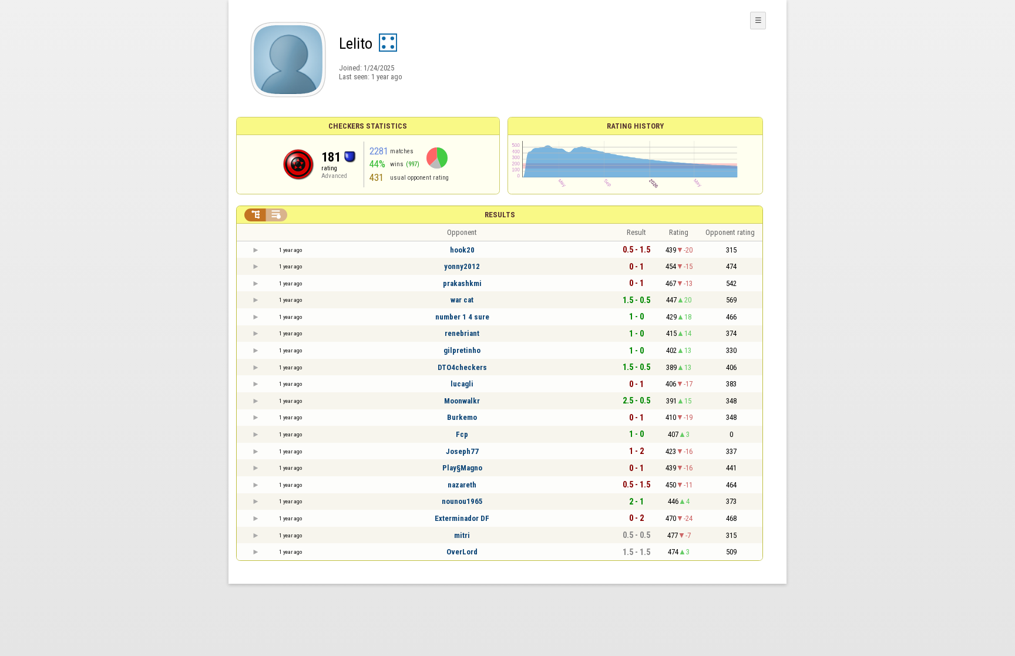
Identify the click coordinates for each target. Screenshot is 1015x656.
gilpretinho (461, 350)
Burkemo (462, 417)
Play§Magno (462, 467)
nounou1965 (462, 501)
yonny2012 (462, 266)
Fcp (462, 434)
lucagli (462, 383)
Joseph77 (462, 451)
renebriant (462, 333)
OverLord (462, 551)
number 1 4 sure (462, 316)
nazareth (462, 484)
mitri (462, 535)
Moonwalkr (462, 400)
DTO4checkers (462, 367)
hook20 (462, 249)
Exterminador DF (462, 518)
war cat (462, 299)
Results (500, 214)
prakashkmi (462, 283)
